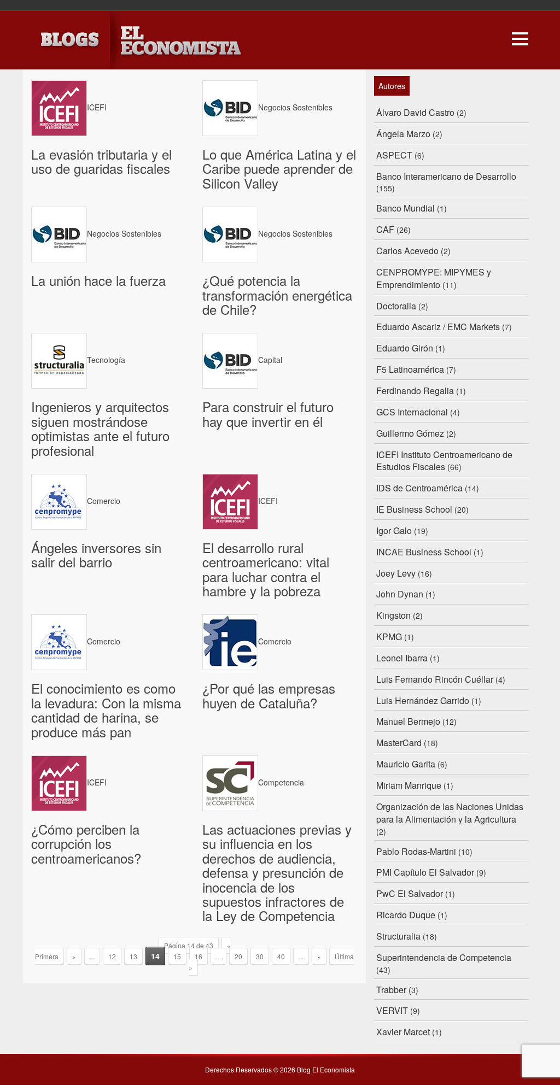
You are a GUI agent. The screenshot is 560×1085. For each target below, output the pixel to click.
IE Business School (414, 509)
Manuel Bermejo (408, 721)
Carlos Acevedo (407, 250)
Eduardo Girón (404, 348)
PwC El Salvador (409, 893)
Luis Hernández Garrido (422, 700)
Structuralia (398, 936)
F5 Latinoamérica (410, 369)
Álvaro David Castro (415, 112)
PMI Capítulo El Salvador (425, 872)
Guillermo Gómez (410, 433)
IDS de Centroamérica (419, 488)
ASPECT (394, 155)
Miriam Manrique (408, 785)
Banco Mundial (405, 208)
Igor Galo (394, 530)
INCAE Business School (423, 552)
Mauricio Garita (405, 764)
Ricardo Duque (405, 914)
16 (198, 956)
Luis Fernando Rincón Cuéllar (434, 679)
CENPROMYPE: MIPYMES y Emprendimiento (433, 278)
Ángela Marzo (403, 133)
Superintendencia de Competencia (443, 957)
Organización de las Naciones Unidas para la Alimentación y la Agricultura (449, 812)
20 (238, 956)
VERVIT (392, 1010)
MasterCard (399, 742)
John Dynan (399, 594)
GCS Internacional (412, 412)
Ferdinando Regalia (415, 390)
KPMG (389, 636)
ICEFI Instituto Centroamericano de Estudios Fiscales (444, 460)
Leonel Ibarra (402, 658)
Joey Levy (396, 573)
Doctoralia (396, 306)
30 (260, 956)
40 (281, 956)
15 (177, 956)
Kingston (393, 615)
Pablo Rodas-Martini (416, 851)
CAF (385, 229)
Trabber (391, 989)
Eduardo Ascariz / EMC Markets (438, 326)
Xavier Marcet (403, 1031)
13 (133, 956)
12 (112, 956)
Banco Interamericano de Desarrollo (446, 176)
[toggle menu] (520, 37)
